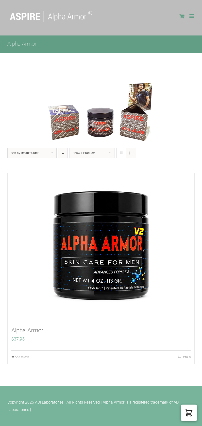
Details (186, 357)
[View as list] (131, 153)
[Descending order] (63, 153)
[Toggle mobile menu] (192, 16)
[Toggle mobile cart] (182, 16)
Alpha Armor (27, 330)
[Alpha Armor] (101, 247)
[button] (189, 413)
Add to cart (22, 357)
